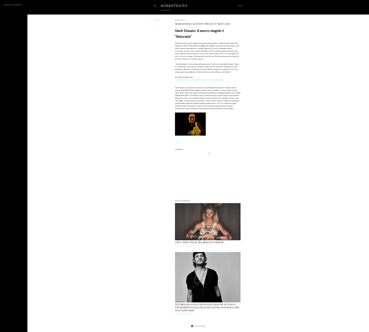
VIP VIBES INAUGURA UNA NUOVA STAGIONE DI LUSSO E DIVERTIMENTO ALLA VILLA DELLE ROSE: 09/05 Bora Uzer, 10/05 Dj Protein (207, 307)
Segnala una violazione (13, 5)
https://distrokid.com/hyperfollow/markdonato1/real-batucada (199, 80)
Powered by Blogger (199, 326)
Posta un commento (187, 246)
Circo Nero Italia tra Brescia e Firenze (199, 242)
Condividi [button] (157, 20)
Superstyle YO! (174, 5)
